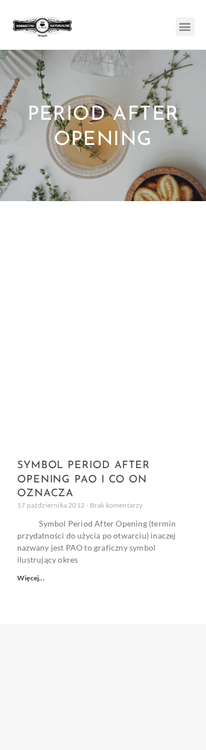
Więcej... (31, 578)
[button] (185, 26)
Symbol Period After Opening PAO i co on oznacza (83, 480)
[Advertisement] (103, 310)
